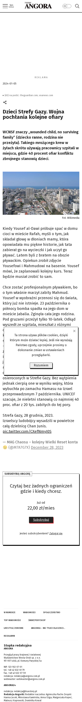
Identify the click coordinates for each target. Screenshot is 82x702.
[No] (74, 331)
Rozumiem (41, 365)
